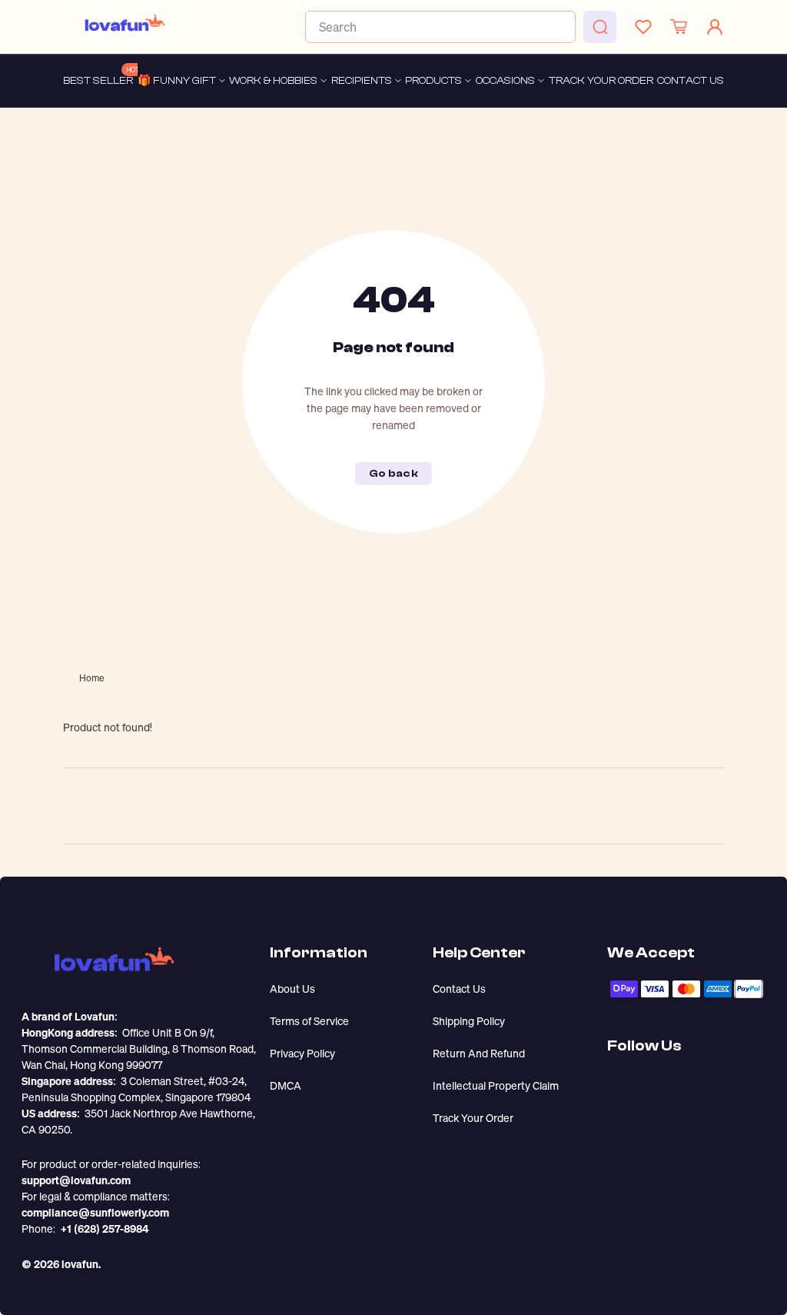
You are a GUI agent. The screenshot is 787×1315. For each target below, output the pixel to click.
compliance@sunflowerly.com (95, 1212)
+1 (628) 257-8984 (104, 1228)
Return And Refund (479, 1053)
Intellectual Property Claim (496, 1085)
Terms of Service (309, 1021)
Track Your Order (473, 1117)
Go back (393, 474)
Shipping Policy (469, 1021)
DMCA (285, 1085)
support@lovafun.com (76, 1180)
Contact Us (459, 988)
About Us (292, 988)
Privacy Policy (302, 1053)
